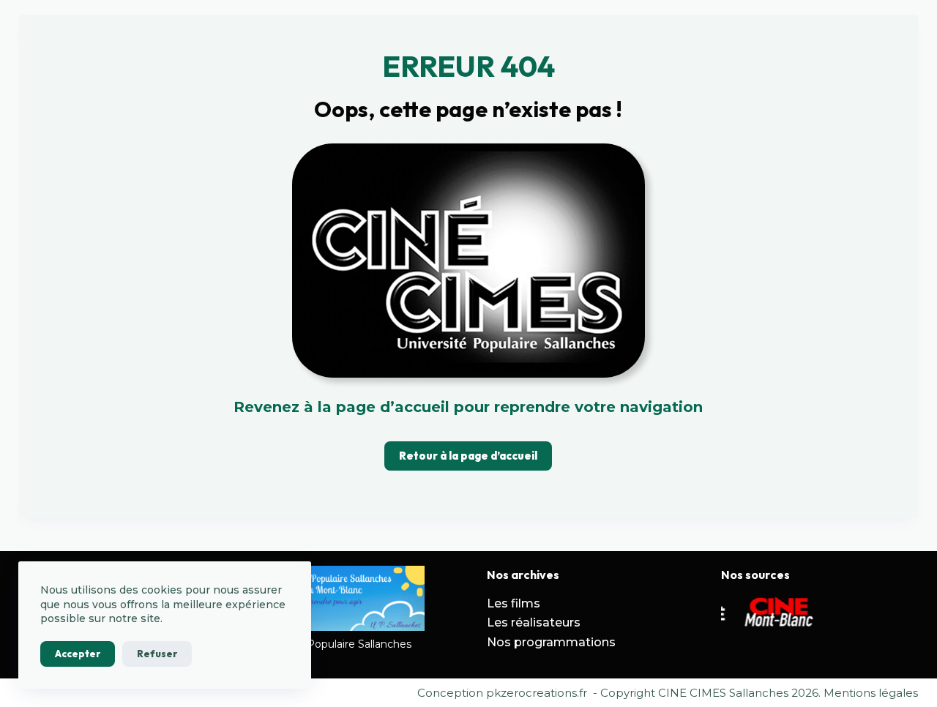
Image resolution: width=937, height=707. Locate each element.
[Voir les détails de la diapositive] (772, 613)
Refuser (157, 653)
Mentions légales (871, 693)
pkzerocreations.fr (536, 693)
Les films (513, 603)
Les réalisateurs (534, 622)
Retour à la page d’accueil (468, 456)
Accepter (77, 653)
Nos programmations (551, 642)
